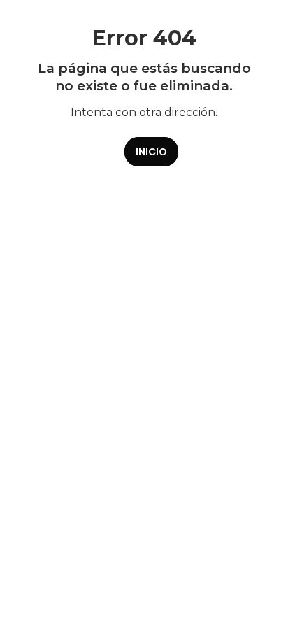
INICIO (151, 152)
